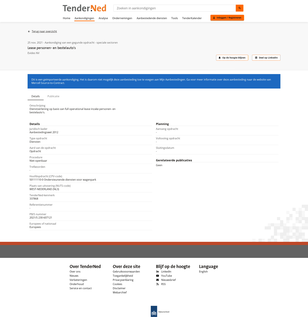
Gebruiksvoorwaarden (126, 271)
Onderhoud (77, 284)
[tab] (36, 96)
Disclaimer (119, 288)
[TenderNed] (84, 11)
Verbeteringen (78, 280)
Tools (174, 18)
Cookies (117, 284)
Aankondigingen (84, 18)
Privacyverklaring (123, 280)
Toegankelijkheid (123, 275)
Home (66, 18)
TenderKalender (192, 18)
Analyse (103, 18)
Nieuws (74, 275)
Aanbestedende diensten (152, 18)
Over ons (75, 271)
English (203, 271)
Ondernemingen (122, 18)
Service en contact (81, 288)
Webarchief (120, 292)
